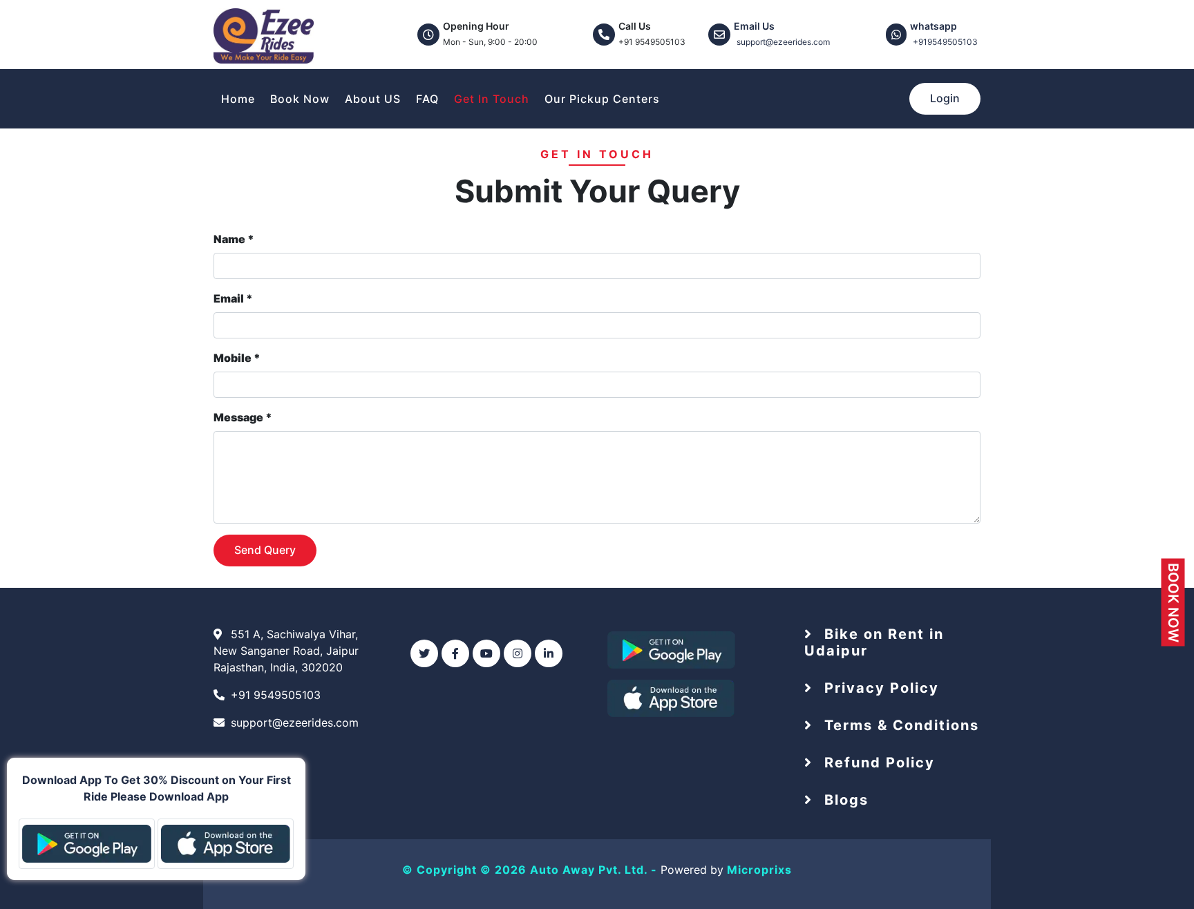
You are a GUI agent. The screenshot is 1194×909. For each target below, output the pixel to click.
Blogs (844, 800)
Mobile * (237, 358)
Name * (234, 239)
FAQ (427, 99)
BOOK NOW (1173, 602)
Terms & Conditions (899, 725)
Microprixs (759, 870)
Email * (233, 298)
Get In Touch (491, 99)
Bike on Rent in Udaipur (874, 642)
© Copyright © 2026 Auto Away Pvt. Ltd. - (531, 870)
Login (945, 98)
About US (373, 99)
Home (238, 99)
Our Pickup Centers (602, 99)
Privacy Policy (879, 688)
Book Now (300, 99)
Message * (243, 417)
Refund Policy (877, 762)
